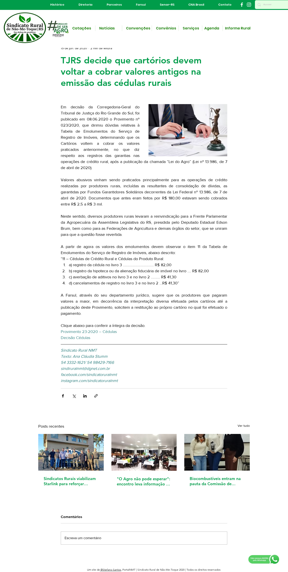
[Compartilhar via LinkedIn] (85, 396)
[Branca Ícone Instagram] (249, 4)
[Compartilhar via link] (96, 396)
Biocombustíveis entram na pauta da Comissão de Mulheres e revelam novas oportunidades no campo (215, 481)
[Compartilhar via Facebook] (63, 396)
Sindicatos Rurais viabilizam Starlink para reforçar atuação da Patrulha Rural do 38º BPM (70, 481)
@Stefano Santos (110, 569)
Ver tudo (244, 425)
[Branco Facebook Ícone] (242, 4)
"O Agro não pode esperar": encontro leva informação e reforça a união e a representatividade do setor (143, 481)
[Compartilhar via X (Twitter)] (74, 396)
